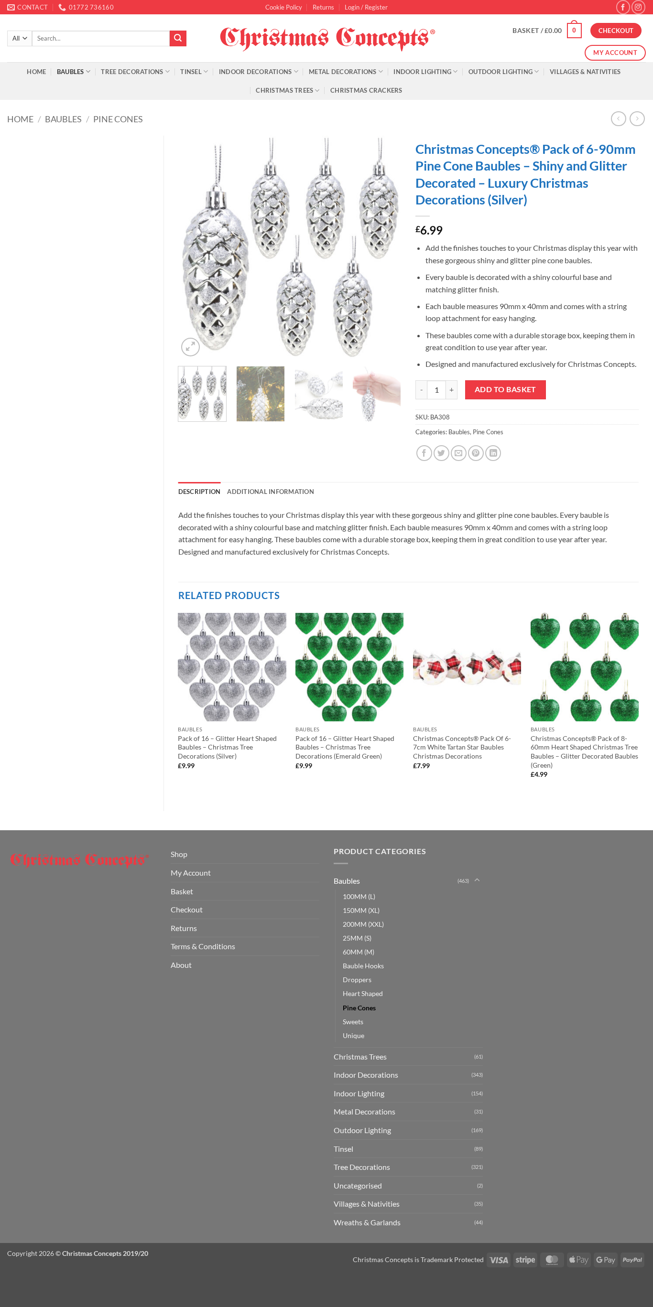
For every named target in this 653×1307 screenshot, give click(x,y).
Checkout (187, 909)
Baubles (70, 71)
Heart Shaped (363, 993)
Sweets (353, 1022)
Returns (323, 7)
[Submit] (178, 39)
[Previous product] (637, 118)
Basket (182, 891)
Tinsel (191, 71)
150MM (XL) (361, 910)
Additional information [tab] (270, 491)
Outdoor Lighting (500, 71)
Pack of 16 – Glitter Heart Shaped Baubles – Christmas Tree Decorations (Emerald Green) (344, 747)
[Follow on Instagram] (638, 7)
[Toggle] (477, 880)
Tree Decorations (132, 71)
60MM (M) (358, 952)
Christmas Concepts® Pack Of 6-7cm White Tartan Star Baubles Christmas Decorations (462, 747)
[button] (366, 7)
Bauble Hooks (363, 966)
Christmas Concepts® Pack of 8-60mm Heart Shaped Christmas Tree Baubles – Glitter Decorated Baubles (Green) (584, 751)
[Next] (384, 247)
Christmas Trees (284, 90)
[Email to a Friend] (459, 453)
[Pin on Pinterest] (476, 453)
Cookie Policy (283, 7)
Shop (179, 853)
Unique (353, 1035)
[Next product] (618, 118)
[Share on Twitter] (441, 453)
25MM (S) (357, 938)
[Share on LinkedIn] (493, 453)
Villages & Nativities (585, 71)
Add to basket (505, 389)
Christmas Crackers (366, 90)
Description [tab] (199, 491)
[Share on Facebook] (424, 453)
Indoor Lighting (422, 71)
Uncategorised (358, 1185)
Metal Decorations (342, 71)
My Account (191, 872)
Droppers (357, 979)
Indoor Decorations (255, 71)
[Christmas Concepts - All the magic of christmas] (327, 38)
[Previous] (194, 247)
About (181, 964)
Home (36, 71)
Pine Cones (118, 119)
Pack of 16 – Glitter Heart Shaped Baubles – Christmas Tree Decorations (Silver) (227, 747)
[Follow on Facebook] (623, 7)
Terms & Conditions (203, 946)
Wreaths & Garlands (367, 1222)
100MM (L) (359, 896)
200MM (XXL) (363, 924)
